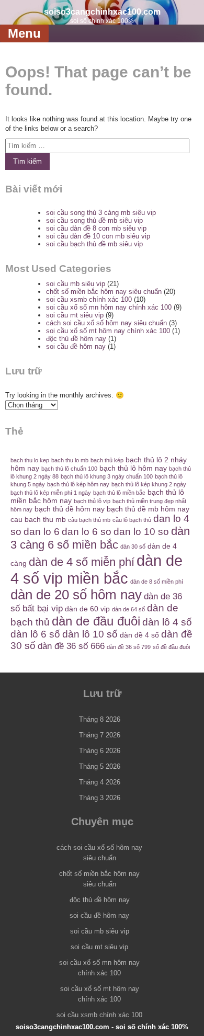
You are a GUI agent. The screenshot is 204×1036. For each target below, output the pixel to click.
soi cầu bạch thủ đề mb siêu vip (94, 244)
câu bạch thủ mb (89, 520)
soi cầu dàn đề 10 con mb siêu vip (98, 236)
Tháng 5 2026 (99, 766)
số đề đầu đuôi (171, 647)
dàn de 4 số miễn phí (81, 561)
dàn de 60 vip (87, 609)
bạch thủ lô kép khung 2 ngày (148, 484)
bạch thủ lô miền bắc (119, 492)
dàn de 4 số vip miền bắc (96, 569)
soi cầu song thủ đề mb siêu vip (94, 220)
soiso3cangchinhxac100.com (102, 11)
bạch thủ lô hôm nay (133, 468)
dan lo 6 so (86, 531)
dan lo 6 (42, 531)
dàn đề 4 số (139, 635)
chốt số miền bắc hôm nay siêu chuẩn (104, 291)
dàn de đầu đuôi (96, 621)
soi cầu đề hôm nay (76, 346)
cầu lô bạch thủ (131, 520)
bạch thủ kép (106, 460)
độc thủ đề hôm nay (76, 339)
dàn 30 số (132, 546)
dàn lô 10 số (90, 634)
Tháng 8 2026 (99, 719)
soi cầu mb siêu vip (75, 284)
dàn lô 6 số (35, 634)
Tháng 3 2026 (99, 798)
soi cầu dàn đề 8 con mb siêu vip (96, 228)
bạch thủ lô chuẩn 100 (69, 468)
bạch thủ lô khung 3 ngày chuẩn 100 (107, 476)
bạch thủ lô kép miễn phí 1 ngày (50, 492)
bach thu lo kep (29, 460)
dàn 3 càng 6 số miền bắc (100, 538)
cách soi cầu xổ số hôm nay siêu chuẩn (106, 323)
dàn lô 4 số (167, 622)
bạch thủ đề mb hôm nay (148, 509)
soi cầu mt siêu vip (75, 315)
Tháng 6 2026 (99, 751)
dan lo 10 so (141, 531)
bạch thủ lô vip (92, 501)
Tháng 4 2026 (99, 782)
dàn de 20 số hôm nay (76, 594)
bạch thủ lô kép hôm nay (78, 484)
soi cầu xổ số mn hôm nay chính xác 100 (109, 307)
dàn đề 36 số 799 (129, 647)
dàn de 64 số (128, 609)
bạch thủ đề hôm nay (70, 509)
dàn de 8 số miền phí (156, 581)
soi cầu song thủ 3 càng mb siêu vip (101, 213)
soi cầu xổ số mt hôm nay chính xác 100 (108, 331)
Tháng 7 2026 (99, 735)
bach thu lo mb (69, 460)
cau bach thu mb (38, 519)
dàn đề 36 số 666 (71, 646)
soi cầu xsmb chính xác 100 (89, 299)
